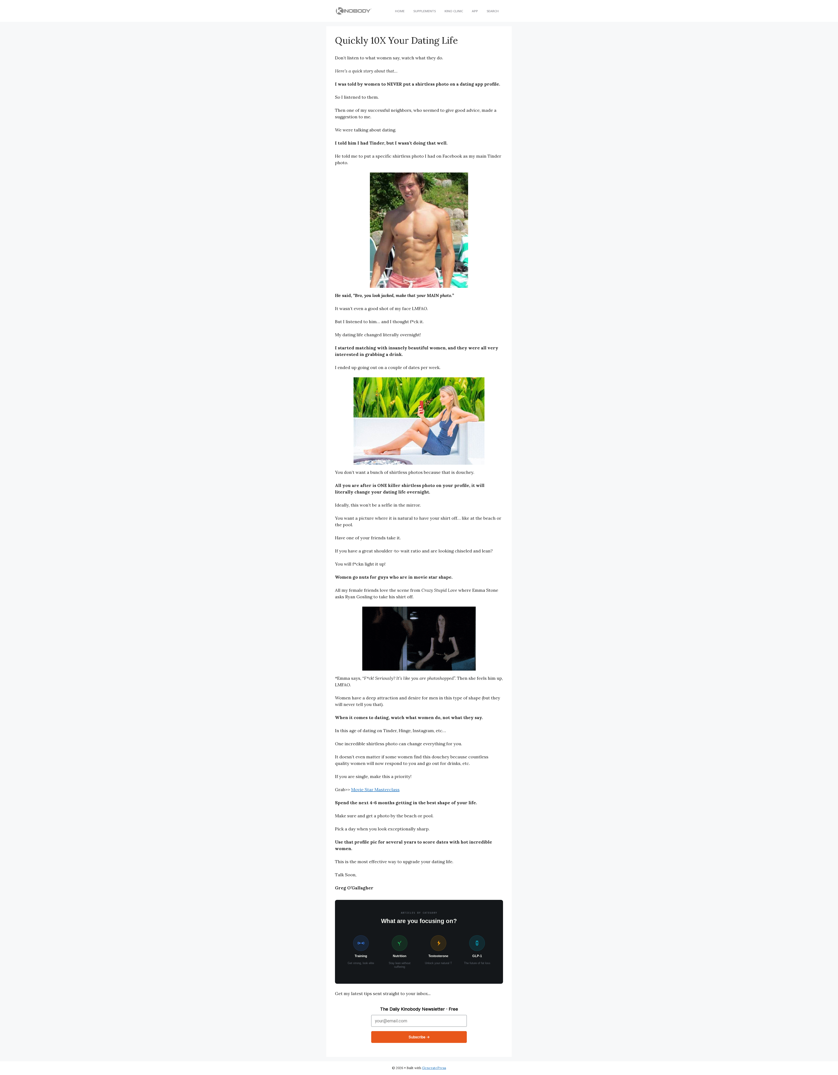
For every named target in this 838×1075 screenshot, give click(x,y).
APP (475, 11)
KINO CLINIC (454, 11)
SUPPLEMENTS (424, 11)
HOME (400, 11)
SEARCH (493, 11)
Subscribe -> (419, 1037)
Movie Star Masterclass (375, 789)
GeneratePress (434, 1068)
